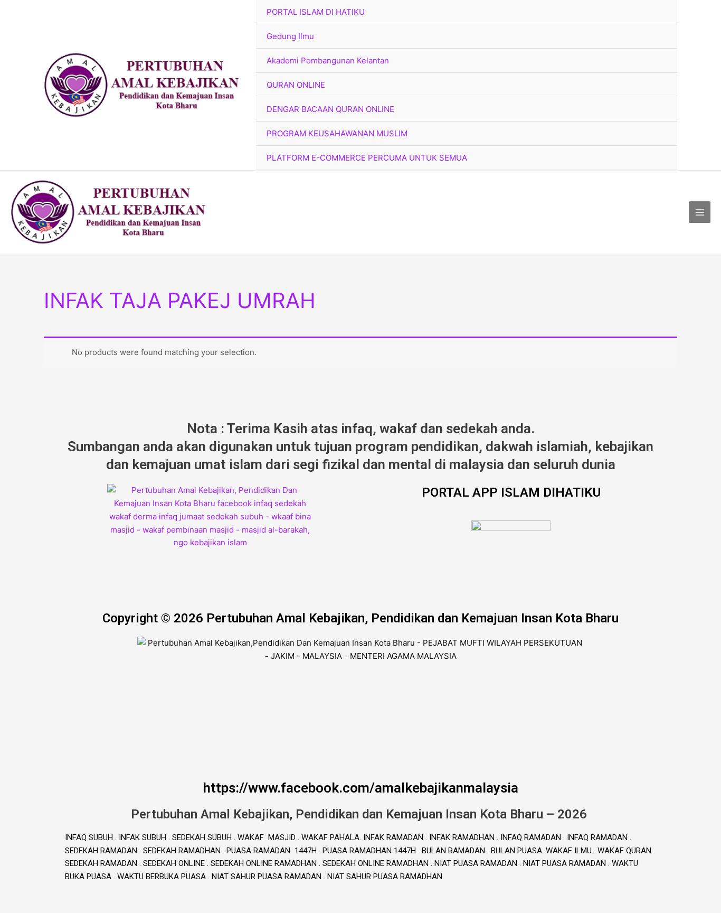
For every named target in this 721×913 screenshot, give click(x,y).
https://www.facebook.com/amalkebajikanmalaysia (360, 788)
